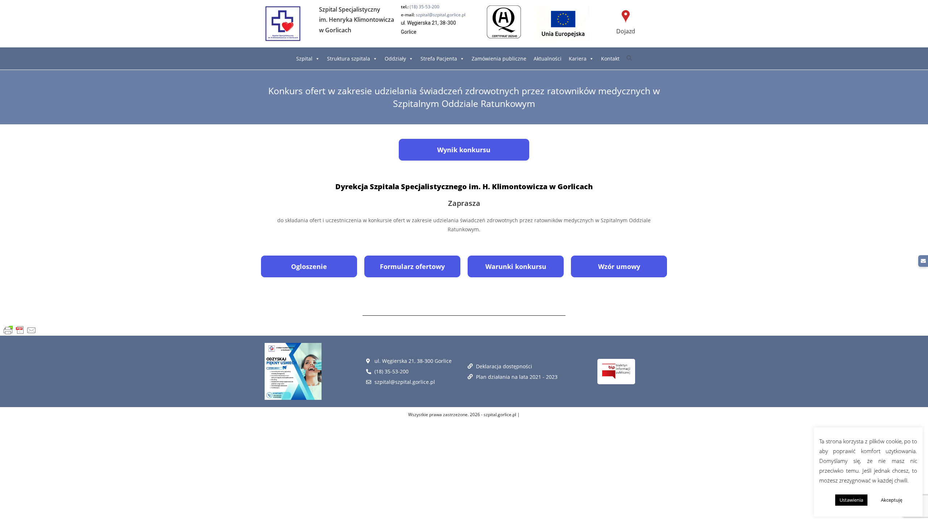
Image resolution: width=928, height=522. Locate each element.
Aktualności (548, 58)
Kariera (578, 58)
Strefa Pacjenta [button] (438, 58)
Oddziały (395, 58)
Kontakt (610, 58)
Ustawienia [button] (851, 500)
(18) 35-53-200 (424, 7)
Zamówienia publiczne (499, 58)
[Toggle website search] (629, 58)
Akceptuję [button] (891, 500)
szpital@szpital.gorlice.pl (433, 15)
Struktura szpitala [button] (348, 58)
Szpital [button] (304, 58)
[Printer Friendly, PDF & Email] (20, 330)
